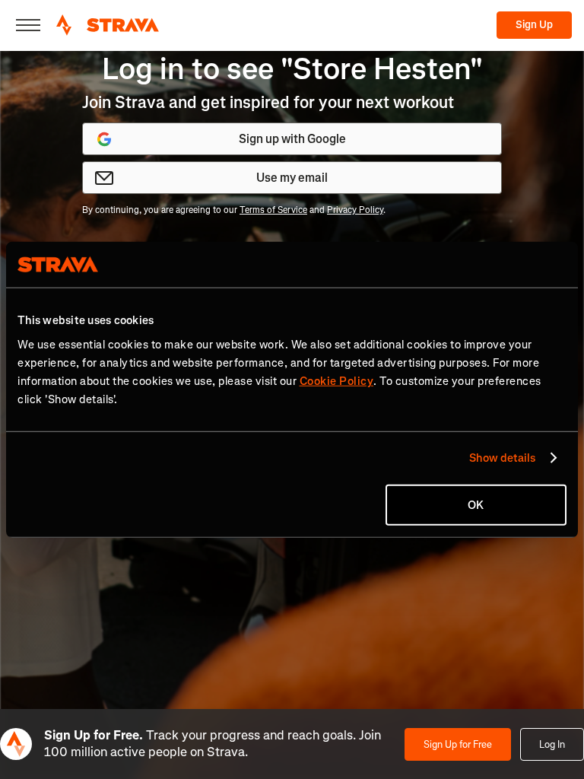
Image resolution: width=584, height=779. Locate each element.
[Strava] (107, 25)
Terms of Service (273, 210)
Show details (502, 458)
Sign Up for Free (458, 744)
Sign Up (534, 24)
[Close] (28, 25)
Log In (552, 744)
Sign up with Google (292, 139)
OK (476, 504)
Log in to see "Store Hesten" (292, 69)
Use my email (292, 178)
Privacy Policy (355, 210)
